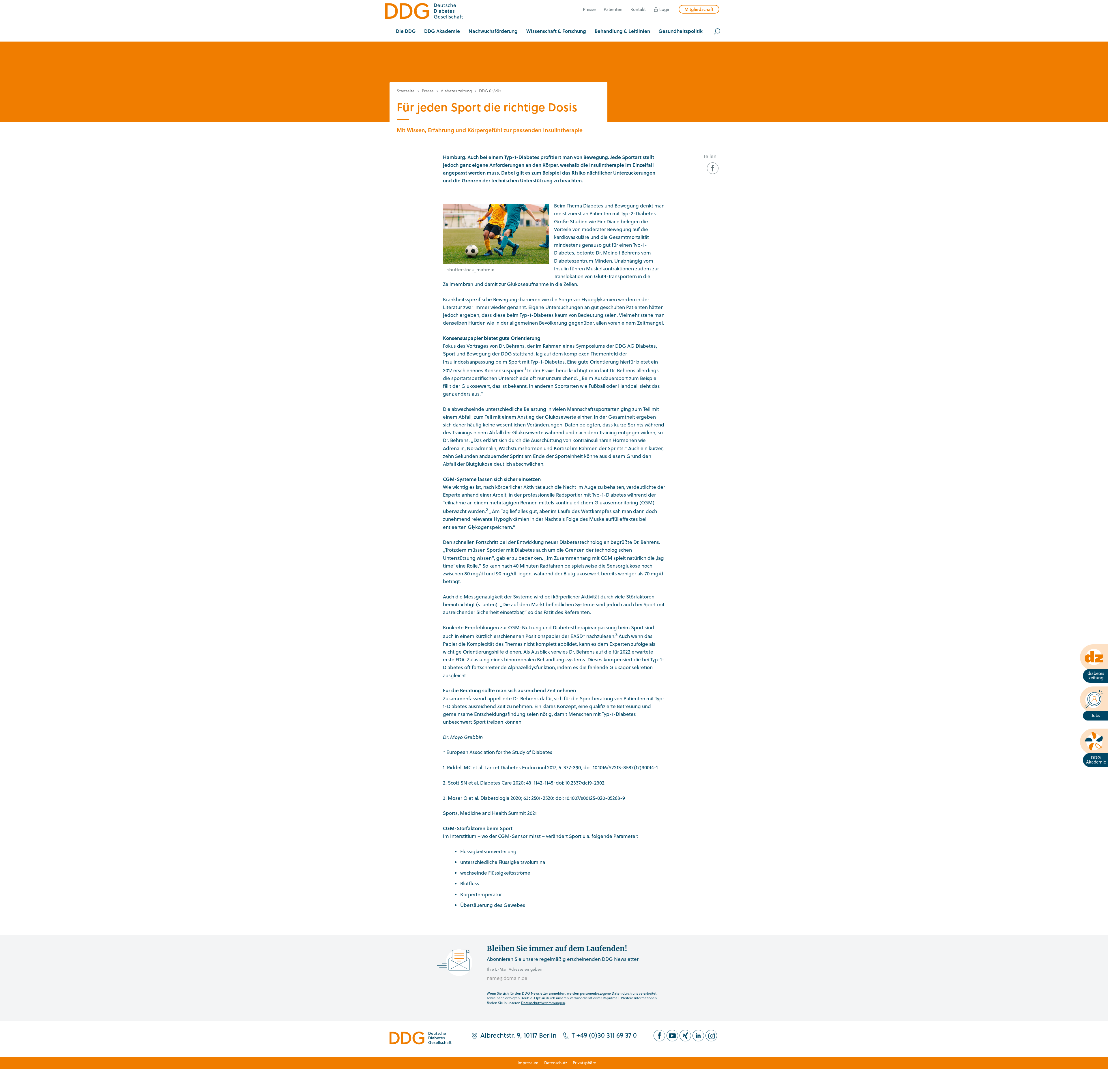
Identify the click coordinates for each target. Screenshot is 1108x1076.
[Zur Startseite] (424, 12)
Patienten (613, 9)
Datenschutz (555, 1063)
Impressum (528, 1063)
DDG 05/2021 (491, 91)
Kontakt (638, 9)
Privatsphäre (584, 1063)
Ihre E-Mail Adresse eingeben (514, 969)
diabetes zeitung (456, 91)
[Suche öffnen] (717, 31)
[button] (406, 31)
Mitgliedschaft (699, 9)
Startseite (406, 91)
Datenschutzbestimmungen (543, 1002)
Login (665, 9)
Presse (589, 9)
